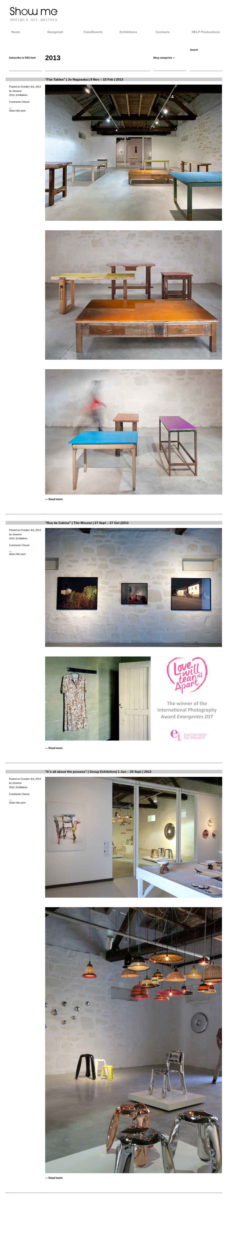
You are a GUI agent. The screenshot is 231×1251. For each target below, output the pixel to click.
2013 (11, 95)
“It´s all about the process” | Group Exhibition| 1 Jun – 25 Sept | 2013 (98, 771)
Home (15, 32)
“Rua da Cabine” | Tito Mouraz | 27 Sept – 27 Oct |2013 (87, 523)
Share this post (17, 110)
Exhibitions (128, 32)
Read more (56, 499)
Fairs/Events (93, 32)
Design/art (55, 32)
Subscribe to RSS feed (22, 57)
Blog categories (162, 57)
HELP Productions (206, 32)
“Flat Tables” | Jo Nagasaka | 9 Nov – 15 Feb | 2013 (84, 79)
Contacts (163, 32)
